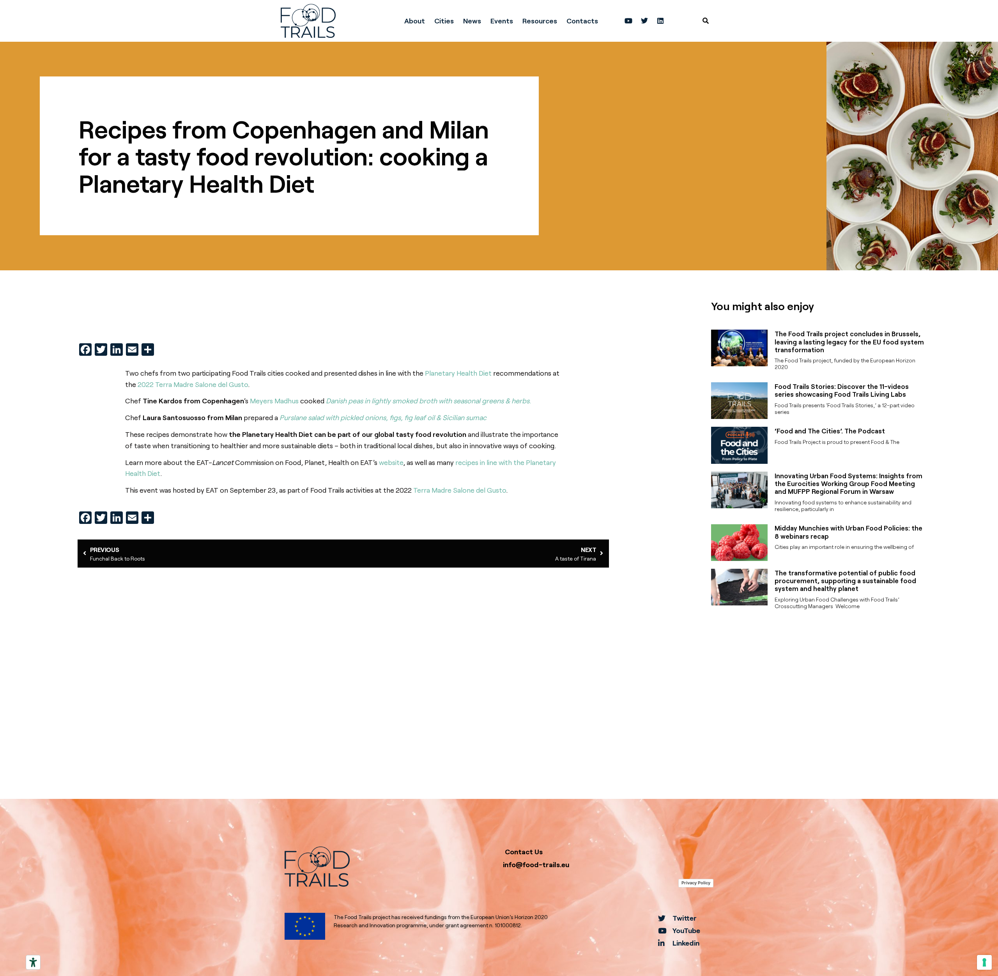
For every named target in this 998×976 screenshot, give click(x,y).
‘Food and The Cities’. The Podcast (830, 431)
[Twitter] (644, 21)
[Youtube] (628, 21)
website (391, 462)
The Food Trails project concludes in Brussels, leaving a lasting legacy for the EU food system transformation (849, 341)
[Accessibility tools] (33, 962)
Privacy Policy (695, 882)
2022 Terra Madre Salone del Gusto (193, 384)
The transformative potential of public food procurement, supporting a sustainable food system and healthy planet (845, 581)
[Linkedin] (660, 21)
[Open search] (705, 20)
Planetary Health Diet (458, 373)
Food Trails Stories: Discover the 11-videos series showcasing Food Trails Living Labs (842, 390)
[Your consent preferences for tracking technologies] (984, 962)
